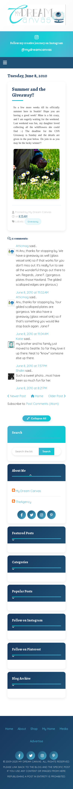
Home (38, 396)
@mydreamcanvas (36, 49)
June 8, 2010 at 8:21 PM (31, 388)
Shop (34, 729)
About (22, 729)
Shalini (20, 370)
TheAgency (23, 502)
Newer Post (17, 396)
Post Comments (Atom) (42, 404)
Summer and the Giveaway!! (28, 92)
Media (64, 729)
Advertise (36, 741)
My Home (48, 729)
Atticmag (22, 246)
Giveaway (33, 221)
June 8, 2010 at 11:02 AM (32, 292)
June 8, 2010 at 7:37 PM (31, 366)
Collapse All (38, 418)
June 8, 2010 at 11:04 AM (32, 334)
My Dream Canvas (28, 491)
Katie (19, 339)
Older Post (56, 396)
